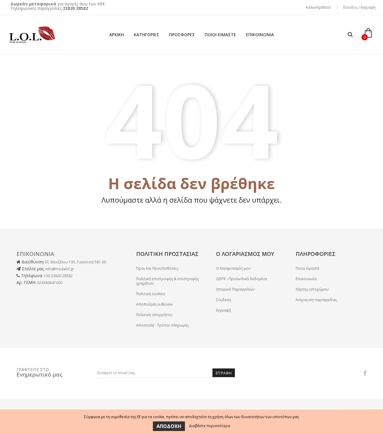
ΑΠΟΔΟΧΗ (168, 426)
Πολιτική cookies (150, 293)
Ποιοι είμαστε (220, 34)
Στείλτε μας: (33, 268)
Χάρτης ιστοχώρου (312, 289)
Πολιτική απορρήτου (154, 314)
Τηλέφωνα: (31, 275)
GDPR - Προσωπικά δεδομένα (241, 278)
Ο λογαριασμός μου (233, 268)
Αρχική (116, 34)
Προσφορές (182, 34)
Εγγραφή (223, 310)
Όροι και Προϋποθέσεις (157, 268)
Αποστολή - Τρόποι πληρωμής (162, 325)
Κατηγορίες (146, 34)
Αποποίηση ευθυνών (154, 304)
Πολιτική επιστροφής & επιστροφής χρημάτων (167, 281)
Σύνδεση (223, 299)
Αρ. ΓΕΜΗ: (26, 282)
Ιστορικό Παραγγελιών (235, 289)
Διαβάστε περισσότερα (209, 425)
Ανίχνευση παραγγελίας (316, 299)
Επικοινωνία (260, 34)
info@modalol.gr (59, 268)
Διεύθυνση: (32, 262)
